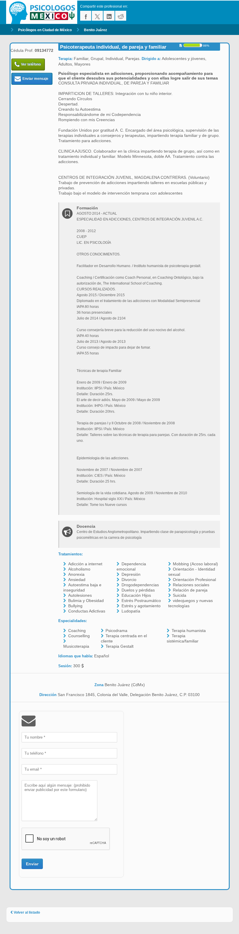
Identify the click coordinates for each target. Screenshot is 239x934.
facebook (85, 16)
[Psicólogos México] (43, 12)
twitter (97, 16)
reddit (120, 16)
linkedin (109, 16)
